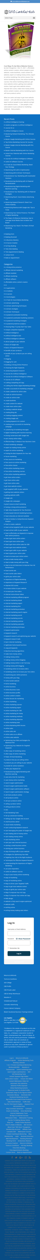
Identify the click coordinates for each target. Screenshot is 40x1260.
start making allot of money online (16, 833)
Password (11, 939)
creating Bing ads (11, 412)
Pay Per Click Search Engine (13, 1104)
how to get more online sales (14, 541)
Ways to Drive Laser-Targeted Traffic (17, 883)
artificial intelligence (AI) (13, 336)
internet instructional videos (14, 594)
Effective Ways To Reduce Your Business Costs (20, 441)
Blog (30, 1134)
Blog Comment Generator (14, 1109)
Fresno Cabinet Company (12, 1008)
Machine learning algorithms (14, 651)
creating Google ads (11, 418)
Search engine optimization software (17, 789)
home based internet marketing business (18, 513)
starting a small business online (15, 845)
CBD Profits (7, 986)
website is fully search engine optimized (18, 901)
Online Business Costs (12, 690)
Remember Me (15, 948)
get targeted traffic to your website (16, 489)
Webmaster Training (26, 1118)
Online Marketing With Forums (15, 725)
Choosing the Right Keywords (14, 368)
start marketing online (12, 839)
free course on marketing (13, 459)
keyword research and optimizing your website (20, 636)
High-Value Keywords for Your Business (18, 510)
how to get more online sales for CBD (17, 544)
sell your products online (13, 801)
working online (10, 907)
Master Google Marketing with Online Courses (20, 139)
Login (17, 1136)
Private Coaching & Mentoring (16, 1134)
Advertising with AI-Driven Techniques (17, 173)
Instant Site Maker (27, 1079)
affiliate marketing (11, 276)
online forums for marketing (14, 698)
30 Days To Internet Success (19, 1115)
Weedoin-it (7, 997)
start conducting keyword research (16, 827)
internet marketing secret (13, 615)
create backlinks (15, 72)
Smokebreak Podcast (10, 1001)
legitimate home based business (16, 645)
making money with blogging (14, 666)
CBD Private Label (9, 990)
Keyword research (11, 633)
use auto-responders (12, 869)
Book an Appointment (12, 258)
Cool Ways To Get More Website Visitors (18, 66)
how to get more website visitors (19, 86)
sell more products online (12, 93)
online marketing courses (13, 704)
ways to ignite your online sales (15, 889)
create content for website (13, 403)
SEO (6, 810)
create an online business (13, 394)
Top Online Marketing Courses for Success (19, 142)
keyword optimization (12, 630)
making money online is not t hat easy (17, 663)
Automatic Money (13, 1095)
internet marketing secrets (14, 618)
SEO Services (28, 1125)
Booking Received (11, 237)
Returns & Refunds (10, 975)
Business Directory (27, 1136)
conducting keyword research (15, 371)
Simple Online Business (23, 1122)
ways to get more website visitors (16, 886)
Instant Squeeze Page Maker (19, 1076)
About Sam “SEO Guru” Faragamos (19, 1127)
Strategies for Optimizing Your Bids (16, 854)
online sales (9, 728)
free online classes (24, 77)
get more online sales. (12, 483)
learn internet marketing (13, 642)
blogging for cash (11, 362)
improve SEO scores (10, 89)
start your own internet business (16, 842)
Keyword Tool (29, 1104)
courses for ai (9, 128)
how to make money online (14, 559)
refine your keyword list (13, 769)
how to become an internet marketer (17, 516)
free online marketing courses (15, 471)
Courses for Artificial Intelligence (16, 374)
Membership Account (13, 1129)
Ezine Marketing (26, 1111)
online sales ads (10, 731)
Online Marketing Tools (25, 1060)
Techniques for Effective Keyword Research (19, 860)
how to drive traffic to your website (16, 530)
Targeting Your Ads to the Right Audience (18, 857)
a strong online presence (13, 267)
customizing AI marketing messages (17, 430)
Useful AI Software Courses (14, 162)
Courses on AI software (12, 380)
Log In (12, 1058)
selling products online (12, 807)
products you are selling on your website (18, 763)
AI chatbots (9, 291)
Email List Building (12, 1111)
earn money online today (13, 438)
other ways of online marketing (15, 754)
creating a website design (13, 409)
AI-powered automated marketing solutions (19, 318)
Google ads (9, 498)
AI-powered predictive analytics (15, 324)
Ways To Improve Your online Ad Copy (17, 895)
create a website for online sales (15, 391)
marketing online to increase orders (17, 669)
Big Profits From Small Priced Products (19, 1099)
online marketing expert (27, 91)
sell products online (11, 798)
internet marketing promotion (15, 609)
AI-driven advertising (12, 303)
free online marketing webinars (20, 82)
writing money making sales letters (16, 910)
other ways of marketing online (15, 751)
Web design (9, 898)
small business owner (12, 822)
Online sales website (12, 737)
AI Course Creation (11, 243)
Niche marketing (10, 684)
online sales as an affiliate (13, 734)
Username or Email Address (17, 929)
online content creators (11, 91)
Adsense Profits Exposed (19, 1086)
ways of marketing (11, 877)
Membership (9, 1136)
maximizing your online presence (16, 675)
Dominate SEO (26, 1095)
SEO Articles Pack (19, 1106)
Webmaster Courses (24, 1132)
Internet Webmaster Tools (19, 1113)
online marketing (10, 701)
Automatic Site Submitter (18, 1083)
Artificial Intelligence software (15, 339)
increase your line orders (13, 591)
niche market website (12, 681)
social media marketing (12, 825)
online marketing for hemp (14, 713)
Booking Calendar (19, 1062)
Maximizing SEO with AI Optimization (17, 170)
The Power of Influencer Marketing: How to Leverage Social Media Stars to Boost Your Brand (19, 220)
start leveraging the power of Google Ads (18, 830)
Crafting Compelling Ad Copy (14, 383)
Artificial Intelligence (12, 333)
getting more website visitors (14, 492)
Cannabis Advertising (11, 1004)
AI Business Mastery (11, 240)
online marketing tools (12, 722)
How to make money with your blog (16, 562)
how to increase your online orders (16, 556)
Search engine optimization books (16, 786)
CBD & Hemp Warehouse (12, 994)
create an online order (12, 397)
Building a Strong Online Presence (16, 365)
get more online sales (12, 480)
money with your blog (12, 678)
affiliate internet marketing (14, 270)
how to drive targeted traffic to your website (19, 527)
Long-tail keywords (11, 648)
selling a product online (13, 804)
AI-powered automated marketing (16, 315)
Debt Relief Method (14, 1102)
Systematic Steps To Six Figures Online (19, 1092)
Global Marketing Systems (19, 1088)
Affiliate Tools (27, 1129)
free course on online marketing (15, 462)
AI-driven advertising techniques (16, 306)
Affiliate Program (10, 1060)
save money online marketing (14, 780)
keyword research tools (12, 639)
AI (6, 285)
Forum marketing (11, 456)
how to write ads (10, 570)
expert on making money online (20, 75)
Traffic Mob (26, 1102)
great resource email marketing (15, 504)
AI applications (10, 288)
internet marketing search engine (16, 612)
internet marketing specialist (14, 624)
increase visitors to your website (15, 588)
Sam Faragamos (11, 68)
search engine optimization (14, 783)
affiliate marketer (11, 273)
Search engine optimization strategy (17, 792)
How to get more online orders (15, 538)
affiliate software (10, 279)
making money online (12, 657)
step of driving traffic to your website (17, 851)
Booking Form (9, 234)
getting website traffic (12, 495)
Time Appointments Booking (14, 252)
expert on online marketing (14, 450)
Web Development (12, 1139)
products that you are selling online (17, 760)
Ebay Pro (10, 1122)
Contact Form (9, 255)
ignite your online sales (12, 576)
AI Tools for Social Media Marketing (16, 300)
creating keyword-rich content (15, 421)
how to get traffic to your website (16, 550)
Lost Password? (19, 962)
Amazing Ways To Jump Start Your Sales (18, 327)
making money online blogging (15, 660)
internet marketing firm (13, 606)
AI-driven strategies (11, 309)
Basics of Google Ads (12, 345)
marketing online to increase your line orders (20, 672)
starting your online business (14, 848)
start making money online (14, 836)
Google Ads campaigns (12, 501)
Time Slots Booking (11, 249)
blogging (8, 359)
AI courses (8, 294)
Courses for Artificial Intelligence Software (19, 159)
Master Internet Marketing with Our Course (19, 150)
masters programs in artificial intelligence (19, 125)
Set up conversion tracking (14, 816)
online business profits (12, 693)
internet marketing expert (13, 603)
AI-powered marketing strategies (16, 321)
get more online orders (12, 477)
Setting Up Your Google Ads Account (17, 819)
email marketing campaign (14, 444)
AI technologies (10, 297)
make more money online (26, 89)
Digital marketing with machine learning (18, 433)
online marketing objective (14, 719)
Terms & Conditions (10, 979)
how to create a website (13, 524)
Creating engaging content (14, 415)
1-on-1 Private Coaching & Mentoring (19, 1065)
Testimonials (10, 1069)
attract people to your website (15, 342)
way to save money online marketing (17, 874)
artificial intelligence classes (14, 131)
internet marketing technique (15, 627)
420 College (7, 983)
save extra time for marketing (14, 777)
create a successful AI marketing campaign (19, 389)
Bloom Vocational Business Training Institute (18, 1012)
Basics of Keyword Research (14, 348)
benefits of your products (13, 350)
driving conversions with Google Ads (17, 435)
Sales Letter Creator (11, 1079)
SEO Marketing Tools (12, 813)
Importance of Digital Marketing (15, 579)
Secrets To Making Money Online (19, 1120)
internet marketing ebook (13, 600)
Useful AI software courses (14, 871)
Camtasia (28, 1109)
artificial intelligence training (14, 122)
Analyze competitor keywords (14, 330)
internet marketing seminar (14, 621)
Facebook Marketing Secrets (19, 1097)
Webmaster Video (11, 1118)
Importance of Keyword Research (16, 582)
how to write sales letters (13, 573)
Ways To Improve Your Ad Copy (15, 892)
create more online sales (13, 406)
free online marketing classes (14, 468)
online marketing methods (14, 716)
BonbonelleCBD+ (14, 1067)
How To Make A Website (14, 1125)
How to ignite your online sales (15, 553)
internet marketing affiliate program (17, 597)
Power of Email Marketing (13, 757)
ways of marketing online (13, 880)
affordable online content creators (16, 282)
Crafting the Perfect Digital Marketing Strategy (20, 386)
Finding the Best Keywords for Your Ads (18, 453)
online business (10, 687)
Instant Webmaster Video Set (19, 1081)
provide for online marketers (14, 766)
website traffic (10, 904)
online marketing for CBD (13, 710)
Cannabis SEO (11, 1132)
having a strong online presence (15, 507)
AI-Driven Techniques (12, 312)
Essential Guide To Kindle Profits (19, 1090)
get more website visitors (13, 486)
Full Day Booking (10, 246)
